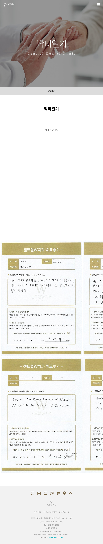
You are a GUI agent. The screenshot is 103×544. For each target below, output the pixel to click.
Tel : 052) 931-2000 (51, 525)
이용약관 (37, 512)
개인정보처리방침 (50, 512)
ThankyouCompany (56, 537)
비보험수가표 (64, 512)
